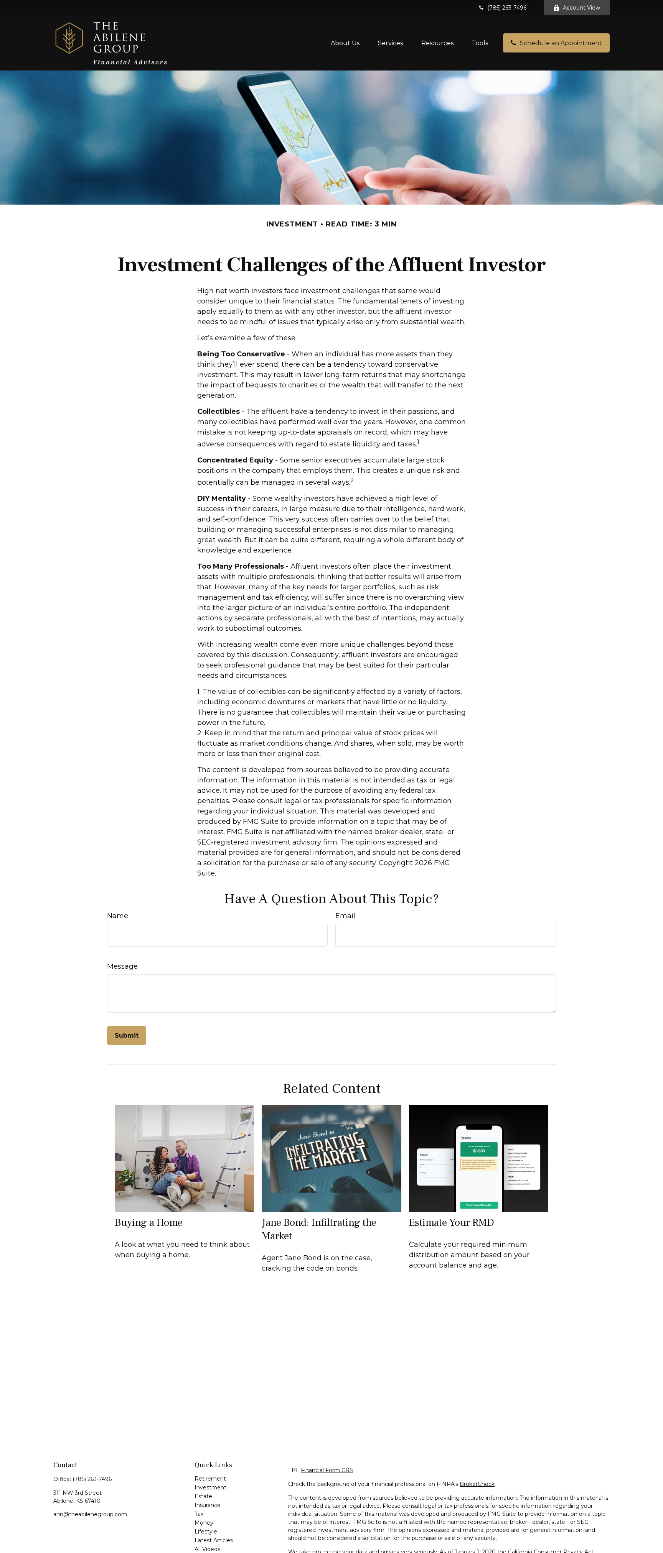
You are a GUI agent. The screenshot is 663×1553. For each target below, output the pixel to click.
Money (204, 1522)
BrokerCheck (477, 1484)
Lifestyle (206, 1531)
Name (117, 916)
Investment (210, 1487)
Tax (199, 1513)
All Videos (207, 1549)
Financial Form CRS (327, 1470)
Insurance (208, 1505)
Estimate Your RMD (451, 1222)
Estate (203, 1496)
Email (345, 916)
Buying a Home (149, 1222)
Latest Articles (214, 1540)
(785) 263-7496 (506, 7)
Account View (581, 7)
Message (122, 966)
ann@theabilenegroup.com (90, 1514)
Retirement (210, 1478)
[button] (345, 43)
